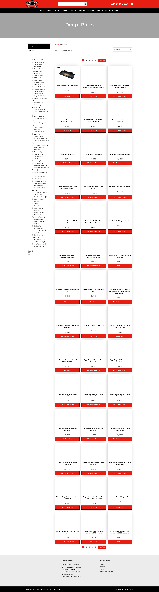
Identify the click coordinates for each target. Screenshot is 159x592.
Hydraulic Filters (39, 87)
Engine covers (38, 127)
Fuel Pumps (37, 154)
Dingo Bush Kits (39, 91)
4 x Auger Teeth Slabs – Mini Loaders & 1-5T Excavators (119, 532)
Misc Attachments (39, 244)
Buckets (36, 226)
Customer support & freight (106, 571)
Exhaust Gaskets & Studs (41, 140)
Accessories (37, 102)
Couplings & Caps (39, 192)
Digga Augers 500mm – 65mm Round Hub (94, 429)
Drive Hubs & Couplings (41, 111)
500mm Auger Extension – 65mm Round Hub (94, 463)
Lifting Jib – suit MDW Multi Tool (93, 325)
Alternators (37, 149)
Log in (131, 589)
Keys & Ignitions (39, 161)
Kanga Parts (37, 66)
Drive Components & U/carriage (71, 567)
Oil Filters (37, 78)
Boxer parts (37, 60)
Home (57, 44)
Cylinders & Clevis (39, 183)
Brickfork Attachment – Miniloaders (119, 120)
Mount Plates (38, 246)
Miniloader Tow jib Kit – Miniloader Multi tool (67, 326)
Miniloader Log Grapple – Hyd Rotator (94, 187)
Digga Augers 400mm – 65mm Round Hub (120, 395)
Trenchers (37, 219)
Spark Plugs (37, 84)
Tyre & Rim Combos (40, 212)
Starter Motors (38, 131)
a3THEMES (124, 589)
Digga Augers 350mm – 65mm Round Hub (94, 395)
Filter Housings (38, 82)
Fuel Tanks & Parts (39, 165)
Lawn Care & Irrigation (40, 230)
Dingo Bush (37, 96)
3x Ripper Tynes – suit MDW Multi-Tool (67, 290)
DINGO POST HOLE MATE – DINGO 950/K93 (93, 120)
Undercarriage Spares (40, 118)
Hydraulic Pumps (39, 181)
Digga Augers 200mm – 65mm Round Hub (94, 360)
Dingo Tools (37, 64)
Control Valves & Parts (40, 172)
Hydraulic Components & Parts (71, 572)
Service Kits (37, 80)
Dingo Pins (37, 93)
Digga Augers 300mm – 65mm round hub (67, 395)
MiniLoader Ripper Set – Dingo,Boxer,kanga (94, 256)
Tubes (36, 206)
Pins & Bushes (38, 89)
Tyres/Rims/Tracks (39, 197)
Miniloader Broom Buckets (93, 154)
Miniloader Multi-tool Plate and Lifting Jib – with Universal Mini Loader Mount (119, 291)
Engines (36, 129)
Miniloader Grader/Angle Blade (120, 154)
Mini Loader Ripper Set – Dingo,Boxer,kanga (67, 256)
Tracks (36, 201)
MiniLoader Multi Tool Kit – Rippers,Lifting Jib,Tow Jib (94, 221)
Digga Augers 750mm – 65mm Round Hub (67, 463)
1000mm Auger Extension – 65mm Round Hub (67, 497)
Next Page (102, 60)
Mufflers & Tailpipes (40, 138)
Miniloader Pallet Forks (67, 154)
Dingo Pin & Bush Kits (40, 98)
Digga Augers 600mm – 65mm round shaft (120, 429)
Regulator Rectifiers (40, 145)
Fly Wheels (37, 136)
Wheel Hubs (37, 208)
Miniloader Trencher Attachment (119, 186)
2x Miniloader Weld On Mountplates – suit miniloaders (93, 86)
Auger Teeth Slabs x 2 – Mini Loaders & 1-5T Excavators (93, 532)
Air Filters (37, 73)
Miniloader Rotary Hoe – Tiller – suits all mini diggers (67, 187)
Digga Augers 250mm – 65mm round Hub (120, 360)
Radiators (37, 152)
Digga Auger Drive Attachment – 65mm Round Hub (120, 86)
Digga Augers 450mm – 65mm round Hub (67, 429)
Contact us (102, 566)
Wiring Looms (38, 147)
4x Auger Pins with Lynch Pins (120, 497)
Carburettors (37, 156)
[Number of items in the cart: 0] (131, 4)
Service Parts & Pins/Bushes (70, 564)
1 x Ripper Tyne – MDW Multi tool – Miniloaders (120, 256)
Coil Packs (37, 158)
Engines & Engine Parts (41, 123)
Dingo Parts (37, 62)
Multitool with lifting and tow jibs (120, 221)
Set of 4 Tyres (38, 199)
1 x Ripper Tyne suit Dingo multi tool (93, 290)
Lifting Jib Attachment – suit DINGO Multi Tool (67, 360)
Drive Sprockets (38, 109)
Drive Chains (38, 116)
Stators (36, 134)
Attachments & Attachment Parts (71, 576)
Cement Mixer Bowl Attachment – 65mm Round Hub (67, 120)
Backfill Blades (38, 242)
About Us (101, 564)
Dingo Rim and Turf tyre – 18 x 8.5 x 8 (67, 532)
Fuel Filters (37, 75)
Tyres (35, 210)
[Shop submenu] (52, 10)
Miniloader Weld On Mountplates (67, 85)
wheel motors (38, 185)
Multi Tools (37, 228)
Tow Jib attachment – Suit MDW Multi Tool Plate (119, 326)
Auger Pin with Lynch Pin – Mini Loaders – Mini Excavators (93, 497)
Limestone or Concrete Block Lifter (67, 221)
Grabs (36, 233)
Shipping (101, 569)
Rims (35, 203)
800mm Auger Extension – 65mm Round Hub (120, 463)
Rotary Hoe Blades (39, 239)
